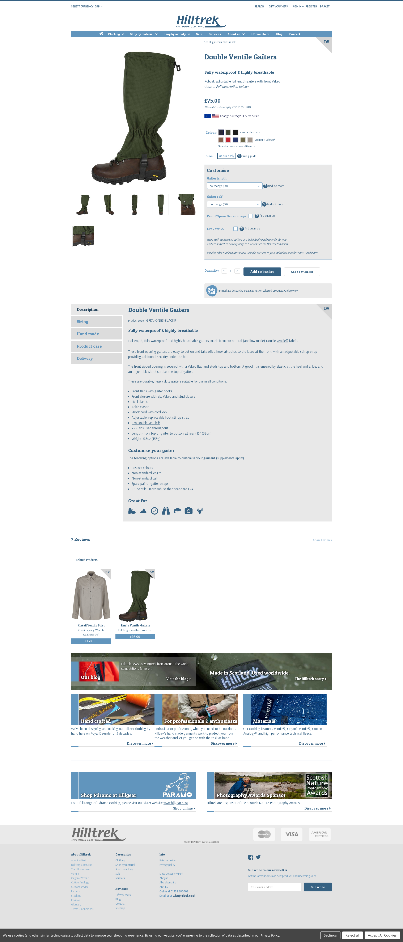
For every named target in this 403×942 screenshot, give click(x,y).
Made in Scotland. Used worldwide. (250, 673)
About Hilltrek (79, 860)
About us (234, 34)
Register (311, 6)
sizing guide (247, 155)
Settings (330, 935)
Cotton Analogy (80, 882)
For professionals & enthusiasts (200, 721)
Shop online (184, 808)
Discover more (140, 743)
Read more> (311, 253)
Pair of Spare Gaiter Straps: (227, 216)
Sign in (296, 6)
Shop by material (142, 34)
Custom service (79, 887)
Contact (294, 34)
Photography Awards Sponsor (251, 795)
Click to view (291, 290)
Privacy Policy (270, 935)
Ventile (75, 873)
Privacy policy (167, 865)
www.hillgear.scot (176, 803)
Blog (279, 34)
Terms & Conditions (82, 909)
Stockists (76, 895)
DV (326, 41)
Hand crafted (96, 721)
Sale (199, 34)
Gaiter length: (217, 178)
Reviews (75, 900)
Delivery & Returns (81, 865)
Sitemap (120, 908)
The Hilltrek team (80, 869)
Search (259, 6)
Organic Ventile (80, 878)
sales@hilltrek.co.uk (184, 895)
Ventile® (282, 340)
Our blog (90, 677)
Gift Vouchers (278, 6)
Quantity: (211, 271)
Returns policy (167, 860)
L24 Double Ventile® (146, 423)
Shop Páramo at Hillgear (108, 795)
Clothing (114, 34)
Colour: (211, 133)
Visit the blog (179, 679)
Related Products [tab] (86, 560)
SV (107, 572)
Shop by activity (175, 34)
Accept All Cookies (382, 935)
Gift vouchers (260, 34)
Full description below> (232, 86)
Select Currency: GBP (85, 6)
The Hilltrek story (311, 679)
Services (215, 34)
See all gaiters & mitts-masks (220, 42)
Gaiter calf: (215, 197)
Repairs (75, 891)
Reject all (352, 935)
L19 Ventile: (215, 229)
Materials (264, 721)
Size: (209, 156)
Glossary (76, 904)
